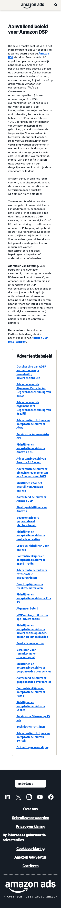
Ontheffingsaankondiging (32, 747)
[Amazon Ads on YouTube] (40, 797)
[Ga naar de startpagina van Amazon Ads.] (30, 886)
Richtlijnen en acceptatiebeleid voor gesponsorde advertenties (33, 667)
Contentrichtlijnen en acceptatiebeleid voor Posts (30, 691)
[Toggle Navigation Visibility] (4, 5)
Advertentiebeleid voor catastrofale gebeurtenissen (31, 573)
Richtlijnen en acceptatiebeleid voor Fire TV (33, 598)
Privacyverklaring (30, 826)
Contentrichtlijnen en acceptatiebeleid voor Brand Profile (30, 559)
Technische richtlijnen (30, 726)
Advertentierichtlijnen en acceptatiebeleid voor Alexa (33, 423)
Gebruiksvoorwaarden (30, 817)
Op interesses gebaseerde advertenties (24, 837)
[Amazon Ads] (30, 5)
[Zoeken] (56, 4)
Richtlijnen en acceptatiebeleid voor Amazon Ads (30, 448)
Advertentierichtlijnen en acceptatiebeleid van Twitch (33, 737)
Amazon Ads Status (30, 857)
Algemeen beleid (27, 608)
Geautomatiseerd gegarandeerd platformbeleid (27, 521)
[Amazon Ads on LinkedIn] (7, 797)
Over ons (30, 808)
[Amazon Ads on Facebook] (51, 797)
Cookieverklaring (30, 848)
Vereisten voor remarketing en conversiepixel (26, 653)
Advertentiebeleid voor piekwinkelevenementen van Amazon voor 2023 (32, 472)
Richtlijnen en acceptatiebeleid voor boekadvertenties (30, 535)
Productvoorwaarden (30, 643)
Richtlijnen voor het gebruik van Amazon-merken (30, 486)
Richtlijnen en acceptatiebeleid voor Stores (30, 706)
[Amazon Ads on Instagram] (29, 797)
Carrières (31, 865)
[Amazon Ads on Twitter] (18, 797)
